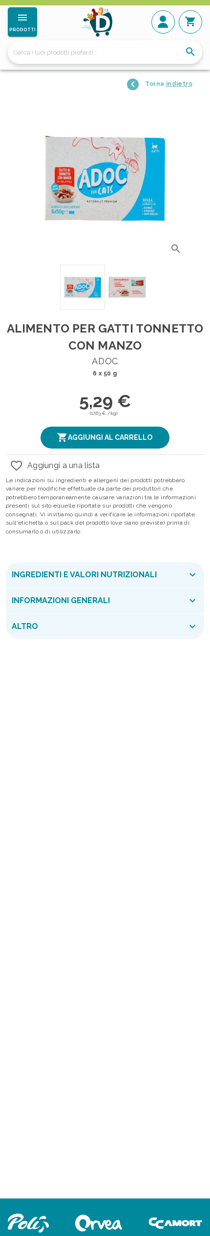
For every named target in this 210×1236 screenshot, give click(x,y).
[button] (105, 438)
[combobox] (105, 52)
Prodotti (22, 29)
